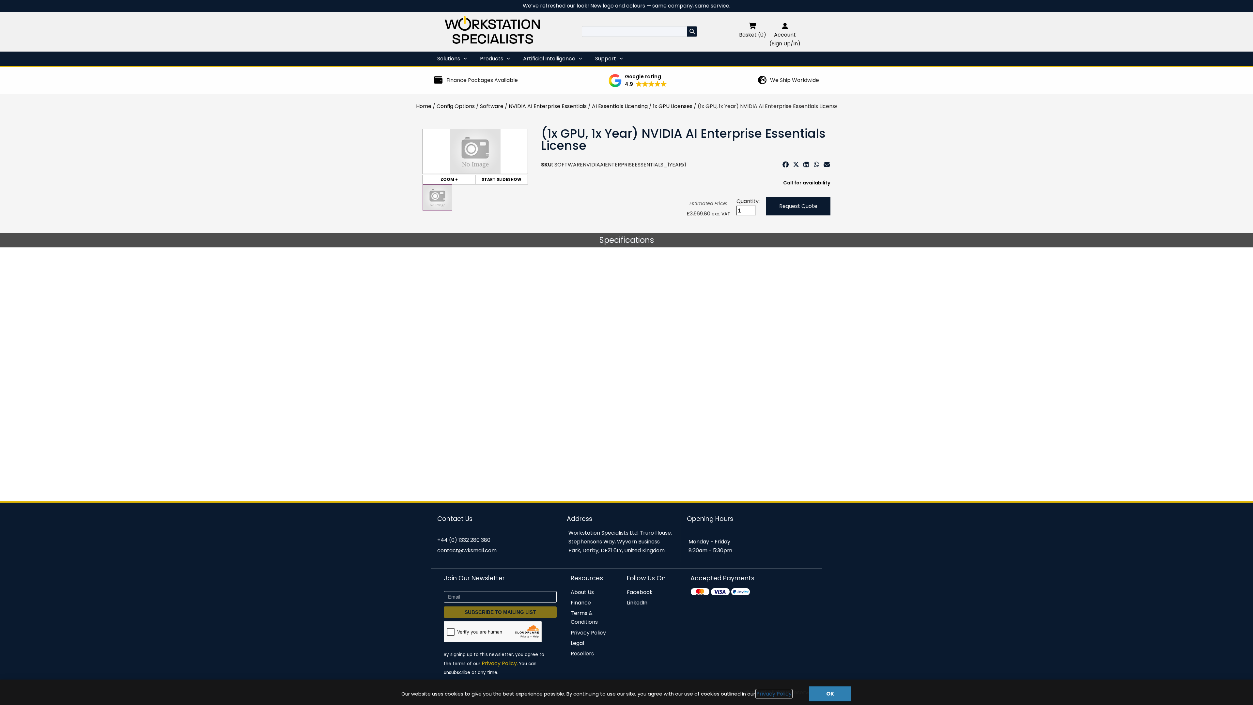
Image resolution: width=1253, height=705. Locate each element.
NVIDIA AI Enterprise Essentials (548, 106)
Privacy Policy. (500, 663)
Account (785, 35)
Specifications (626, 240)
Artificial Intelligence (549, 58)
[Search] (692, 31)
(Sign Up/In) (784, 43)
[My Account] (785, 26)
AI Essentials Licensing (620, 106)
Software (491, 106)
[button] (637, 81)
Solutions (448, 58)
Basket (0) (752, 35)
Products (491, 58)
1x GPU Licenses (672, 106)
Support (605, 58)
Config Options (456, 106)
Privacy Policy (774, 693)
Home (423, 106)
